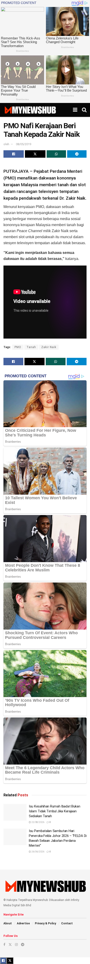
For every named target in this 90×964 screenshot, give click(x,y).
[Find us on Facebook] (4, 944)
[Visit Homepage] (30, 110)
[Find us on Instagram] (16, 944)
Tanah (31, 347)
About (7, 923)
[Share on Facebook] (13, 154)
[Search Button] (84, 110)
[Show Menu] (75, 110)
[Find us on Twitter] (10, 944)
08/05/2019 (23, 144)
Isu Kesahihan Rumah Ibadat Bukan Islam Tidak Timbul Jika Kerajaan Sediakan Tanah (54, 811)
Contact (67, 923)
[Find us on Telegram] (22, 944)
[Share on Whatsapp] (56, 154)
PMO (18, 347)
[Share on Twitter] (35, 154)
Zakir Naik (48, 347)
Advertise (23, 923)
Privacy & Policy (45, 923)
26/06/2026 (37, 851)
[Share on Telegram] (77, 154)
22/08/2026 (37, 822)
